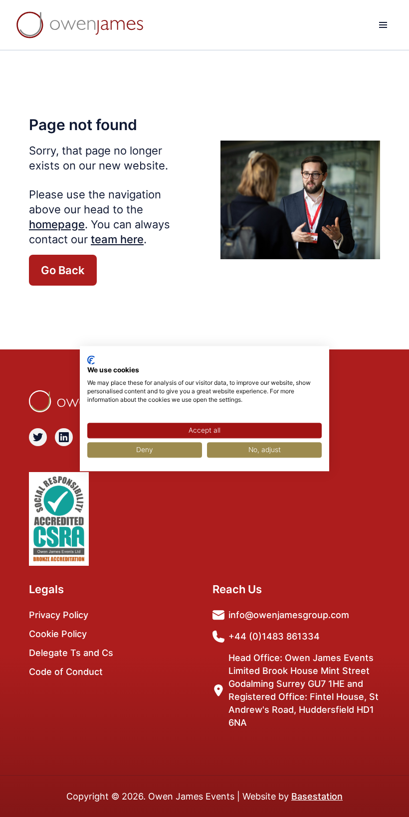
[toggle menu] (383, 25)
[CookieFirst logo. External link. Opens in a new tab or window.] (91, 359)
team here (117, 239)
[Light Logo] (80, 25)
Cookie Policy (58, 634)
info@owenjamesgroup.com (288, 615)
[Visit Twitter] (38, 437)
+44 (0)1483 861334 (274, 636)
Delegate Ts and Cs (71, 653)
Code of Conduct (66, 671)
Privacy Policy (58, 615)
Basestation (317, 796)
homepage (57, 224)
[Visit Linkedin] (64, 437)
